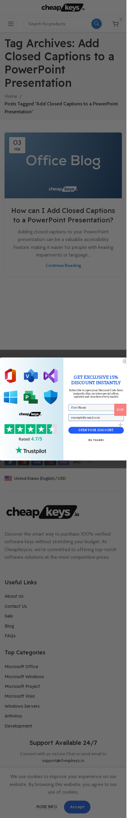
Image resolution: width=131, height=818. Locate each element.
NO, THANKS (96, 440)
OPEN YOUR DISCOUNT (95, 430)
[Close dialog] (125, 361)
